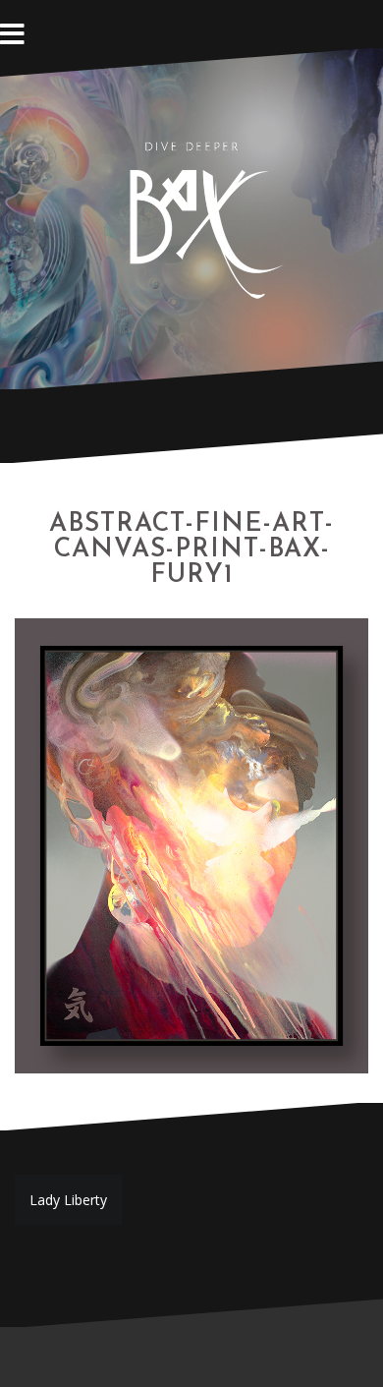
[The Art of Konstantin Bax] (191, 216)
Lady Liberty (68, 1199)
